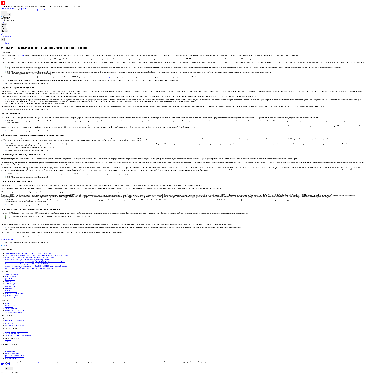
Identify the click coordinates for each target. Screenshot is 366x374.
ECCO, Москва (49, 264)
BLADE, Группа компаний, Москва (53, 262)
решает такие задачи (105, 77)
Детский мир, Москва (42, 260)
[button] (3, 33)
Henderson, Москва (47, 257)
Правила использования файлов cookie (33, 10)
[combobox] (9, 368)
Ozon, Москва (46, 253)
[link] (4, 29)
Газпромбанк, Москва (61, 255)
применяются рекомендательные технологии (38, 362)
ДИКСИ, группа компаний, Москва (55, 266)
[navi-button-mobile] (3, 39)
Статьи (7, 43)
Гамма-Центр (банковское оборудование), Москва (37, 268)
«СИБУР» (21, 55)
